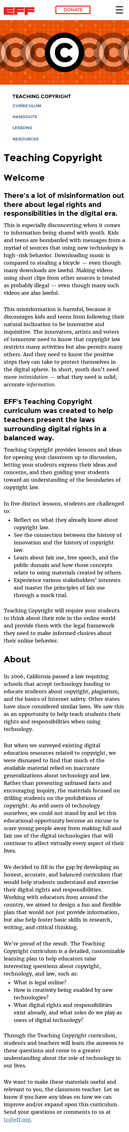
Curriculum (27, 105)
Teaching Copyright (42, 96)
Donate (73, 9)
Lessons (22, 127)
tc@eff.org (17, 1119)
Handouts (25, 116)
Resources (26, 139)
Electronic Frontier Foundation (21, 11)
